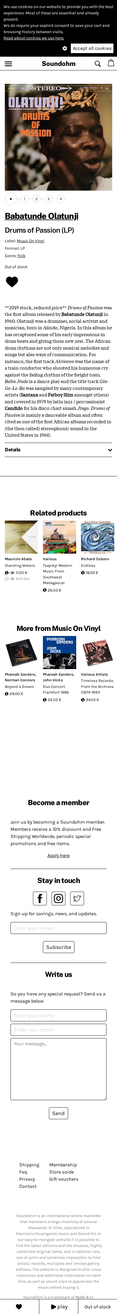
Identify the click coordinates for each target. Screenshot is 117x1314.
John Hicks (53, 680)
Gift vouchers (63, 1179)
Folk (21, 255)
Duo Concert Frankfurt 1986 (56, 689)
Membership (63, 1165)
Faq (23, 1172)
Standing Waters (20, 565)
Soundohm (59, 63)
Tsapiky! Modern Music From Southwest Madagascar (57, 574)
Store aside (61, 1172)
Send (58, 1113)
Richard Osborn (95, 559)
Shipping (29, 1165)
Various (50, 559)
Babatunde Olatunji (41, 216)
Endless (88, 565)
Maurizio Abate (18, 559)
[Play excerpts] (11, 199)
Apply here (58, 855)
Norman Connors (20, 680)
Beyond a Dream (19, 686)
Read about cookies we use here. (34, 38)
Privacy (27, 1179)
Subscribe (58, 947)
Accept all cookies (92, 48)
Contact (28, 1186)
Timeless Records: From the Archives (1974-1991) (97, 686)
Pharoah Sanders (20, 674)
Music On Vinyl (30, 240)
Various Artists (94, 674)
